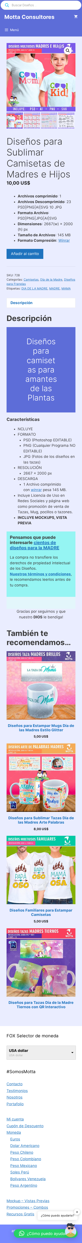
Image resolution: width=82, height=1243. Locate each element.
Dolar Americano (24, 1146)
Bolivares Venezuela (28, 1179)
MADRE (54, 288)
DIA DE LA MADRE (34, 288)
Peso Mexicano (23, 1166)
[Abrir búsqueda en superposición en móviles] (41, 5)
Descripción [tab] (21, 303)
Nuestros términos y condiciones (40, 574)
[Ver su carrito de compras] (76, 16)
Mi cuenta (15, 1119)
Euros (15, 1139)
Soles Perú (19, 1172)
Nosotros (15, 1097)
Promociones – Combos (27, 1207)
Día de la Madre (51, 279)
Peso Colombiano (25, 1159)
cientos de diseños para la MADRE (34, 545)
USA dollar (18, 1050)
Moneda (14, 1132)
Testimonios (17, 1091)
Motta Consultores (29, 17)
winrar (36, 490)
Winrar (64, 240)
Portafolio (15, 1104)
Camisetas (31, 279)
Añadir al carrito (25, 254)
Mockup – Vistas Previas (28, 1201)
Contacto (15, 1084)
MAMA (66, 288)
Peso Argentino (23, 1185)
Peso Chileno (21, 1152)
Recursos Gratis (20, 1214)
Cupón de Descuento (25, 1126)
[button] (68, 51)
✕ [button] (77, 1211)
